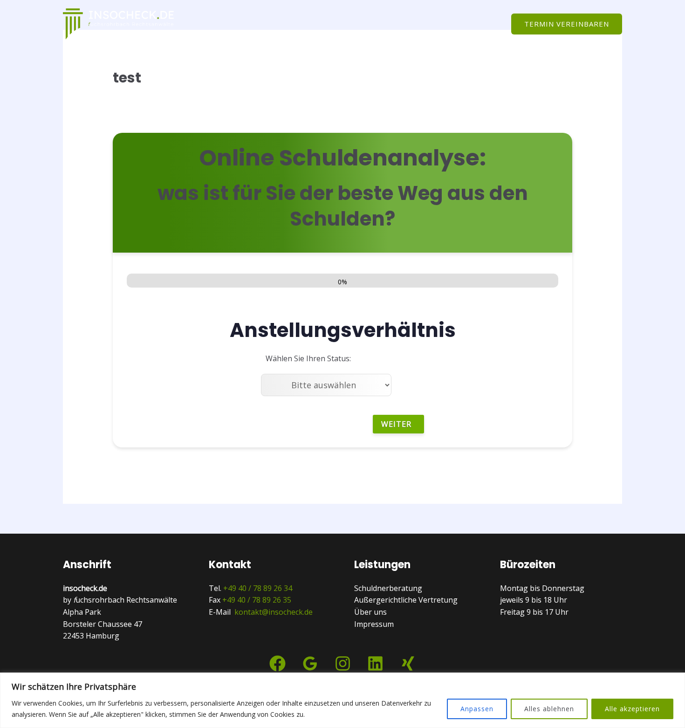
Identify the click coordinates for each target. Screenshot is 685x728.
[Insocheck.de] (119, 23)
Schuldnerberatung (388, 588)
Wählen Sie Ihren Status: (308, 358)
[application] (447, 24)
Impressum (374, 624)
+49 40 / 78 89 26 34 (257, 588)
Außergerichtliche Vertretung (406, 600)
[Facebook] (277, 663)
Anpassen (476, 708)
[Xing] (408, 663)
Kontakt (480, 24)
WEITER (396, 424)
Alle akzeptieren (632, 708)
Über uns (371, 24)
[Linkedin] (375, 663)
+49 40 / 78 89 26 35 (256, 600)
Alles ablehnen (549, 708)
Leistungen (422, 24)
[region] (342, 700)
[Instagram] (343, 663)
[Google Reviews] (310, 663)
